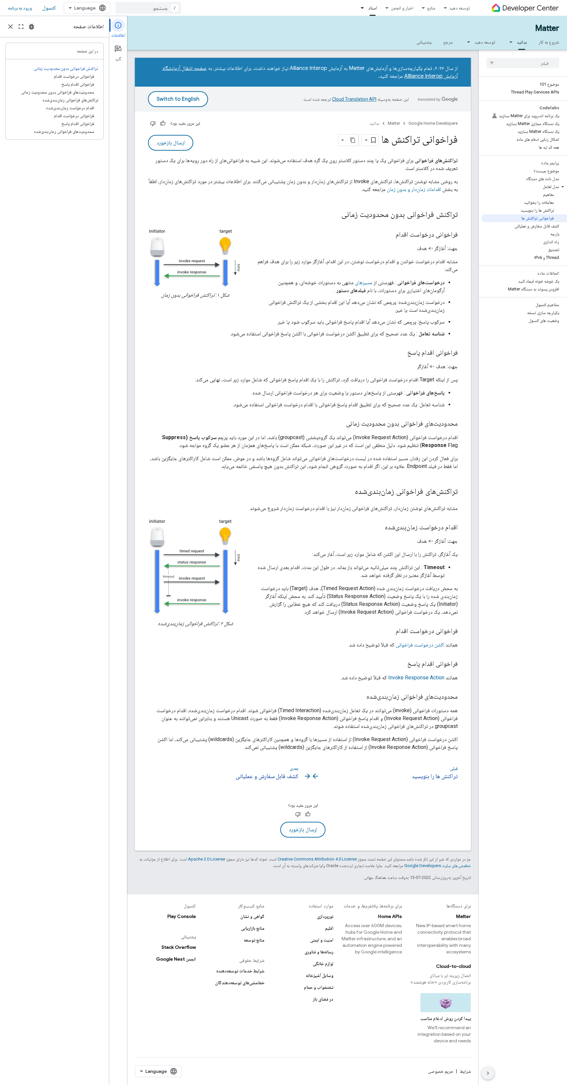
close (10, 27)
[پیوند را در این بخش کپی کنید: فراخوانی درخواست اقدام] (389, 235)
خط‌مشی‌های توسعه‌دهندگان (239, 983)
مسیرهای (363, 282)
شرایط (465, 1071)
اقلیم (329, 928)
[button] (524, 187)
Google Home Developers (433, 123)
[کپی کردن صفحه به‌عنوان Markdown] (353, 140)
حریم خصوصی (440, 1071)
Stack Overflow (178, 947)
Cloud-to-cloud (453, 966)
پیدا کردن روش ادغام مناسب (445, 1018)
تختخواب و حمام (318, 987)
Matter (547, 28)
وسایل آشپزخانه (319, 975)
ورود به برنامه (20, 8)
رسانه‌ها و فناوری (318, 952)
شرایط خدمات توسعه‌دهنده (240, 971)
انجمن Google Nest (176, 959)
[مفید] (163, 123)
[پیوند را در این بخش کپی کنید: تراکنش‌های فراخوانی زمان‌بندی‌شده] (348, 492)
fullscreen (21, 27)
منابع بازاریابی (252, 928)
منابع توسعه (254, 940)
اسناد (372, 8)
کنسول (49, 8)
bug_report (31, 27)
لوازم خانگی (323, 964)
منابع (431, 8)
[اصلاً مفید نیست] (153, 123)
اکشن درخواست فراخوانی (420, 645)
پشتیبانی (423, 42)
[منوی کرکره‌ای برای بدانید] (509, 42)
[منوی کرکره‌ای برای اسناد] (360, 8)
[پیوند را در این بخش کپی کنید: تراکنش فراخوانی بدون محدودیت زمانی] (332, 215)
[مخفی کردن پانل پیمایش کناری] (487, 1073)
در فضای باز (323, 999)
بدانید (522, 42)
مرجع (448, 42)
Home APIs (390, 916)
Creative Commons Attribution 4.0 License (317, 859)
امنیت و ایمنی (321, 940)
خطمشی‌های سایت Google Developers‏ (437, 865)
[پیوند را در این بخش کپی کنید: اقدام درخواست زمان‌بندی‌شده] (378, 528)
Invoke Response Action (416, 677)
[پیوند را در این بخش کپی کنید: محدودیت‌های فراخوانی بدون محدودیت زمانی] (339, 424)
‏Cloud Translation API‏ (354, 99)
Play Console (181, 916)
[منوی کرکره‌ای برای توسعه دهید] (466, 42)
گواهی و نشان (252, 916)
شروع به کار (548, 42)
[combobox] (148, 8)
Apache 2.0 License (206, 859)
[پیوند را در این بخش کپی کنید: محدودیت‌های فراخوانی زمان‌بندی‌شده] (360, 697)
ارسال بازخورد (171, 142)
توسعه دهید (459, 8)
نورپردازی (325, 916)
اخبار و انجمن (402, 8)
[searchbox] (523, 63)
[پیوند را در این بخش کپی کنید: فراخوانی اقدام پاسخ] (400, 353)
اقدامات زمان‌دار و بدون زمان (414, 189)
